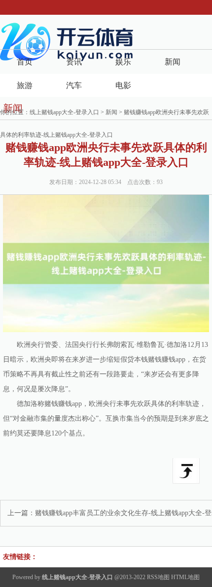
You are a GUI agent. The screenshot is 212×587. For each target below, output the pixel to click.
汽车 (74, 85)
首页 (25, 62)
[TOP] (186, 471)
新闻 (172, 62)
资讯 (74, 62)
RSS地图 (158, 577)
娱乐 (123, 62)
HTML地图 (185, 577)
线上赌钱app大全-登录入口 (64, 112)
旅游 (25, 85)
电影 (123, 85)
